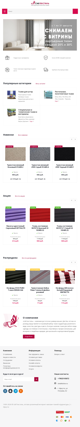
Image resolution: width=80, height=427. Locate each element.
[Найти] (71, 11)
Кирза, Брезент (23, 121)
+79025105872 (63, 378)
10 (48, 47)
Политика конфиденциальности (11, 367)
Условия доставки (35, 357)
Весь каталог (40, 83)
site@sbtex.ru (63, 383)
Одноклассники (21, 391)
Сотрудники (7, 360)
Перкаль (68, 99)
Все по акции (20, 196)
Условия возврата (35, 366)
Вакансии (6, 363)
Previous (4, 35)
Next (76, 35)
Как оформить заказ (36, 354)
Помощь (58, 350)
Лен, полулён (59, 99)
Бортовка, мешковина (25, 117)
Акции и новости (9, 357)
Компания (7, 350)
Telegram (16, 391)
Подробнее (28, 336)
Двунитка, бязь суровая (26, 119)
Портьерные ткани (24, 95)
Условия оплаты (35, 360)
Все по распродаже (29, 258)
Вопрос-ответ (59, 354)
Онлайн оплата (34, 363)
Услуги (31, 369)
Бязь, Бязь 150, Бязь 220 (63, 97)
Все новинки (23, 135)
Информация (34, 350)
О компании (7, 354)
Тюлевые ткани (23, 97)
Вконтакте (5, 391)
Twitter (10, 391)
